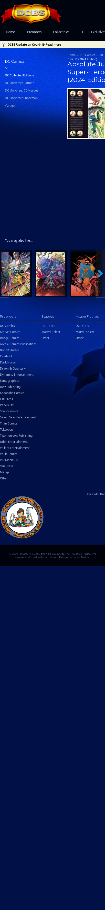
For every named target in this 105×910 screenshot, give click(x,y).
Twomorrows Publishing (16, 436)
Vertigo (10, 105)
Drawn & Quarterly (13, 368)
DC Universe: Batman (19, 83)
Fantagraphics (9, 381)
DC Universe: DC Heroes (21, 90)
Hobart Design (81, 557)
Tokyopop (6, 429)
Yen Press (6, 466)
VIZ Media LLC (9, 460)
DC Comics (87, 55)
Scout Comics (9, 411)
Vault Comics (9, 454)
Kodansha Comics (12, 393)
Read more (53, 44)
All (6, 68)
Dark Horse (8, 362)
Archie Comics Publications (18, 344)
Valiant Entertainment (15, 448)
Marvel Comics (10, 332)
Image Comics (10, 338)
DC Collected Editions (19, 75)
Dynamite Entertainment (16, 374)
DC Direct (48, 326)
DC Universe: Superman (21, 98)
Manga (5, 472)
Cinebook (6, 356)
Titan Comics (9, 423)
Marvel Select (51, 332)
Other (4, 478)
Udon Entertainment (14, 442)
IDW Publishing (10, 387)
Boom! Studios (10, 350)
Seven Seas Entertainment (18, 417)
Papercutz (7, 405)
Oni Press (6, 399)
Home (10, 32)
